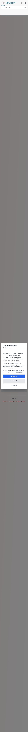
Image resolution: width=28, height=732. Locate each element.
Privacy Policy (19, 372)
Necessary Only (14, 381)
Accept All (14, 376)
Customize (14, 385)
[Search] (25, 7)
